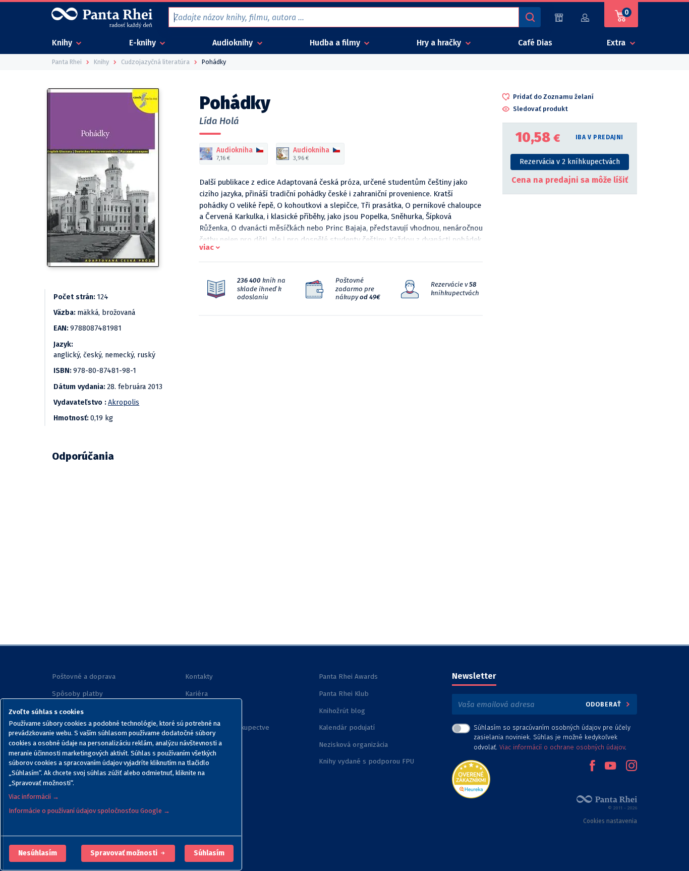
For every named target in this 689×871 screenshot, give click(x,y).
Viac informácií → (34, 796)
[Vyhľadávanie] (529, 17)
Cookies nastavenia (610, 821)
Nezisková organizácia (353, 744)
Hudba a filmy (336, 42)
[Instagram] (631, 766)
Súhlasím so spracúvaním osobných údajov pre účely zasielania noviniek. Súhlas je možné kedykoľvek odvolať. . (552, 737)
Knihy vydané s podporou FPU (366, 761)
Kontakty (199, 676)
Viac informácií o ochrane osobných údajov (562, 747)
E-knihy (143, 42)
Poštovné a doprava (84, 676)
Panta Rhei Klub (344, 693)
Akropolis (123, 402)
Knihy (63, 42)
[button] (37, 853)
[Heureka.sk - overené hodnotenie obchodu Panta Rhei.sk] (471, 778)
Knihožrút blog (342, 710)
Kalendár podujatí (347, 727)
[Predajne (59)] (559, 17)
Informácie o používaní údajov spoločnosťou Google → (89, 810)
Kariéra (196, 693)
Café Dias (535, 42)
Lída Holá (219, 121)
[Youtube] (610, 766)
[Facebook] (592, 766)
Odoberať (604, 704)
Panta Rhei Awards (348, 676)
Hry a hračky (440, 42)
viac (206, 247)
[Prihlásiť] (585, 17)
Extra (617, 42)
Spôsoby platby (77, 693)
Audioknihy (233, 42)
